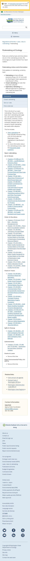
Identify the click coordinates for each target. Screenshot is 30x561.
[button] (15, 33)
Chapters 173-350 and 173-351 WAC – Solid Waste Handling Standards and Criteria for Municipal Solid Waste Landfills (16, 313)
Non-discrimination (8, 506)
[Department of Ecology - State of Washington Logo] (15, 20)
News (4, 443)
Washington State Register (16, 389)
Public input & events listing (10, 446)
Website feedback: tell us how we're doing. (16, 426)
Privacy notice (6, 550)
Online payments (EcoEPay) (10, 490)
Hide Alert (25, 3)
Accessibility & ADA (8, 503)
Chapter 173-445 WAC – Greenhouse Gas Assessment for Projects (16, 201)
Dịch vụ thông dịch (8, 518)
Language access (7, 508)
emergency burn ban (15, 4)
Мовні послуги (7, 523)
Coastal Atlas (6, 485)
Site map (5, 555)
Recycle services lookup (9, 492)
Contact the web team (9, 557)
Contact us (5, 436)
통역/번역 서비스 (7, 516)
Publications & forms (8, 467)
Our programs (6, 456)
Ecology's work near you (9, 459)
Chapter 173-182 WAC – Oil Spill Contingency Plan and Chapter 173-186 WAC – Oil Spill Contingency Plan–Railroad (16, 334)
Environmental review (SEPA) (11, 461)
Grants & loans (6, 474)
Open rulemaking (13, 132)
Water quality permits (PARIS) (11, 495)
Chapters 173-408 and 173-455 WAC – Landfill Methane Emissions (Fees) (16, 161)
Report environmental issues (11, 451)
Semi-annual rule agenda (15, 378)
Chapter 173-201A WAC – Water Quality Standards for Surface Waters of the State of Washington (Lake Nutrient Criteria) (16, 256)
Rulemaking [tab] (7, 96)
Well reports (6, 498)
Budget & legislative (8, 469)
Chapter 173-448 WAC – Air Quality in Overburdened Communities (16, 206)
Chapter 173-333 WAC (14, 287)
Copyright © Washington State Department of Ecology (11, 546)
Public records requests (9, 448)
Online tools (6, 480)
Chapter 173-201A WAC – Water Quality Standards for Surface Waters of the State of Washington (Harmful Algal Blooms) (17, 246)
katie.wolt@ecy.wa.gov (11, 409)
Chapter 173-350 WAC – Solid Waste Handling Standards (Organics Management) (16, 306)
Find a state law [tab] (8, 106)
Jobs (3, 441)
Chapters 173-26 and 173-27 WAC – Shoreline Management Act (16, 222)
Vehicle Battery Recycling (15, 285)
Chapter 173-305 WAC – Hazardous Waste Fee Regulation (15, 275)
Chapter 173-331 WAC (14, 283)
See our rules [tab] (8, 103)
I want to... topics (7, 482)
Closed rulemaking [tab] (9, 99)
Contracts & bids (7, 472)
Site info (4, 552)
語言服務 (5, 513)
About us (5, 433)
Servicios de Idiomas (8, 511)
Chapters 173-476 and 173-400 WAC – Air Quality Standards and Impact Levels (16, 212)
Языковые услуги (7, 521)
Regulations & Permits (9, 42)
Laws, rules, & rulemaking (10, 464)
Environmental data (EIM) (10, 487)
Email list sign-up (7, 438)
